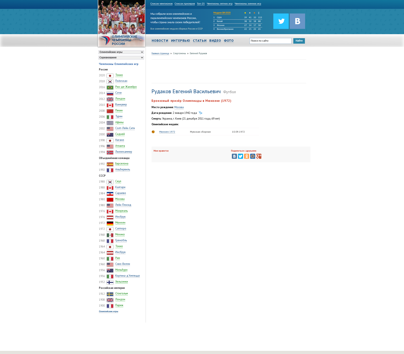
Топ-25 (201, 3)
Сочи (118, 92)
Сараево (120, 193)
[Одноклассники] (246, 156)
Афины (119, 122)
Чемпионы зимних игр (248, 3)
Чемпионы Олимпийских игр (118, 64)
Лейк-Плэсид (123, 205)
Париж (119, 305)
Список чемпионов (161, 3)
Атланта (120, 146)
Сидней (120, 134)
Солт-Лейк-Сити (125, 128)
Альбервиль (122, 169)
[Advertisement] (228, 70)
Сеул (118, 181)
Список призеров (185, 3)
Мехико (120, 234)
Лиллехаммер (123, 151)
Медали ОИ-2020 (222, 13)
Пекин (119, 110)
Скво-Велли (122, 264)
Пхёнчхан (121, 81)
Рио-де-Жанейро (126, 87)
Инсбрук (120, 216)
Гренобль (121, 240)
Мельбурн (121, 270)
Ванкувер (121, 104)
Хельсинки (121, 281)
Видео (215, 40)
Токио (119, 75)
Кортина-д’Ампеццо (127, 275)
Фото (229, 40)
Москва (120, 199)
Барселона (121, 163)
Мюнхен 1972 (167, 131)
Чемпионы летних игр (220, 3)
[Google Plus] (258, 156)
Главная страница (160, 53)
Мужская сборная (200, 131)
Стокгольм (121, 293)
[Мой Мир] (252, 156)
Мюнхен (120, 222)
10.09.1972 (238, 131)
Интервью (180, 40)
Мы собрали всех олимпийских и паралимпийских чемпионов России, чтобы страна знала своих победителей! (175, 17)
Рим (117, 258)
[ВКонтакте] (234, 156)
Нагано (119, 140)
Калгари (120, 187)
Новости (160, 40)
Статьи (200, 40)
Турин (118, 116)
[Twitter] (240, 156)
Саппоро (120, 228)
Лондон (120, 98)
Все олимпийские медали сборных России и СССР (176, 29)
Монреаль (121, 211)
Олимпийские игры (108, 311)
